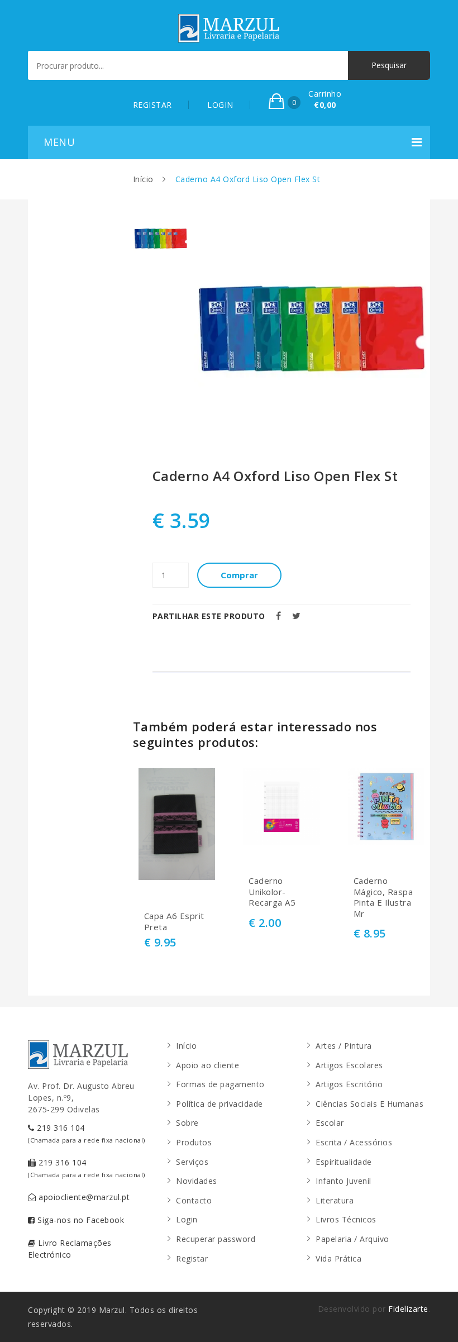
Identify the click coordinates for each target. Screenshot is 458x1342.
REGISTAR (152, 105)
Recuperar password (215, 1239)
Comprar (239, 574)
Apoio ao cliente (207, 1065)
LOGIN (220, 105)
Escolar (330, 1122)
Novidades (196, 1181)
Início (143, 179)
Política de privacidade (219, 1103)
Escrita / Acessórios (354, 1142)
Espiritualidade (344, 1162)
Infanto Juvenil (343, 1181)
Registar (192, 1258)
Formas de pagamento (220, 1084)
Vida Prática (338, 1258)
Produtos (194, 1142)
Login (187, 1219)
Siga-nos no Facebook (80, 1220)
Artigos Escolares (349, 1065)
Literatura (335, 1200)
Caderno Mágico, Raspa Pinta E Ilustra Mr (383, 897)
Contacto (194, 1200)
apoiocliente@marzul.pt (83, 1197)
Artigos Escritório (349, 1084)
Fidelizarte (408, 1308)
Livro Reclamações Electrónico (70, 1249)
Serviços (192, 1162)
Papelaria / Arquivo (352, 1239)
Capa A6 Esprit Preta (174, 921)
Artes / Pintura (344, 1045)
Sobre (187, 1122)
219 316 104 (86, 1133)
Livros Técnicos (346, 1219)
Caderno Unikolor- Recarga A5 (272, 891)
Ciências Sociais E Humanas (369, 1103)
